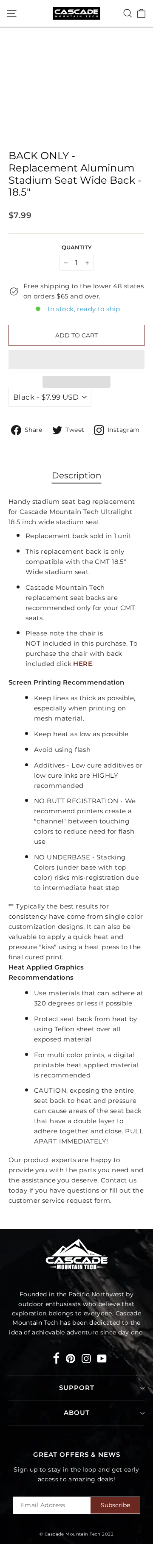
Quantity (77, 247)
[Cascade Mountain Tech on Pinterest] (70, 1358)
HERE (82, 664)
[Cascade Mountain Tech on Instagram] (86, 1358)
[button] (76, 359)
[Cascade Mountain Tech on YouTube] (102, 1358)
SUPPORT (76, 1388)
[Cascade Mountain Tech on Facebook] (56, 1359)
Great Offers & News (76, 1454)
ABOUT (77, 1413)
